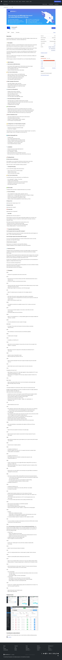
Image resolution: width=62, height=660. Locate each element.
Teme (15, 647)
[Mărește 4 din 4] (37, 607)
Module (16, 648)
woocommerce (53, 50)
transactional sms (53, 48)
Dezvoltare (17, 32)
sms (49, 48)
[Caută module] (12, 7)
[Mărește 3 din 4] (37, 597)
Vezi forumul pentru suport (45, 75)
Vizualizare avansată (44, 52)
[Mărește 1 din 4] (15, 597)
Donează (38, 648)
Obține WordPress (57, 1)
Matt (49, 647)
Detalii (8, 32)
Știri (3, 647)
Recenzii (12, 32)
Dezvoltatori (27, 648)
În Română (12, 654)
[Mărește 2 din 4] (26, 597)
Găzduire (4, 648)
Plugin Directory (5, 4)
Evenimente (38, 647)
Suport (54, 32)
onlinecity (14, 28)
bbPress (49, 648)
